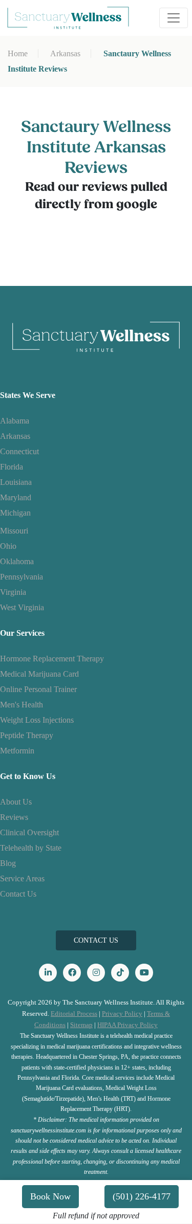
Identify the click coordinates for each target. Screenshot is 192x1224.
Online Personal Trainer (38, 689)
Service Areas (22, 878)
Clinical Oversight (29, 832)
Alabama (14, 420)
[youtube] (144, 973)
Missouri (14, 530)
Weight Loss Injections (37, 720)
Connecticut (19, 451)
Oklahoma (17, 561)
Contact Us (18, 893)
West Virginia (22, 607)
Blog (8, 863)
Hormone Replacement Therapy (52, 658)
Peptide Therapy (26, 735)
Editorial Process (74, 1013)
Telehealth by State (30, 847)
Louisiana (16, 482)
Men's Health (21, 704)
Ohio (8, 546)
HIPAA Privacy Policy (127, 1025)
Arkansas (65, 53)
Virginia (13, 592)
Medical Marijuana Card (39, 674)
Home (18, 53)
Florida (11, 466)
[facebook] (72, 973)
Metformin (17, 750)
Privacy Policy (122, 1013)
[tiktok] (120, 973)
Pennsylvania (21, 576)
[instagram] (96, 973)
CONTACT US (96, 940)
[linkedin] (48, 973)
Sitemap (81, 1025)
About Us (16, 801)
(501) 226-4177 (141, 1196)
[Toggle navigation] (173, 18)
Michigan (15, 512)
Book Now (50, 1196)
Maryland (15, 497)
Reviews (14, 817)
